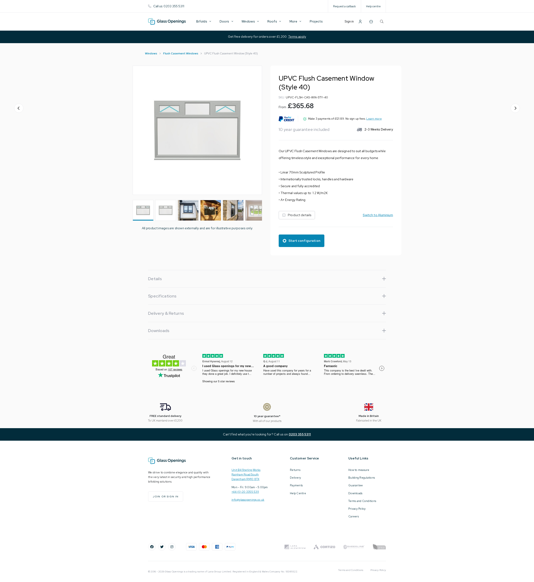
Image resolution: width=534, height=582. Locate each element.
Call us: (168, 6)
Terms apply (297, 37)
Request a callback (344, 6)
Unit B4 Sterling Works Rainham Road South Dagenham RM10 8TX (246, 474)
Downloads (355, 493)
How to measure (358, 470)
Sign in (349, 21)
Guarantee (355, 485)
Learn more (374, 118)
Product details (299, 215)
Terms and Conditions (362, 501)
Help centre (373, 6)
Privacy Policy (357, 509)
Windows (151, 53)
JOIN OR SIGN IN (166, 496)
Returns (295, 470)
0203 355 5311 (300, 434)
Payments (296, 485)
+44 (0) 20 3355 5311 (245, 492)
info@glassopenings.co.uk (248, 500)
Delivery (295, 477)
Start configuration (304, 241)
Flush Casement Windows (180, 53)
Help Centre (298, 493)
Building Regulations (361, 477)
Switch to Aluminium (378, 215)
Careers (353, 516)
